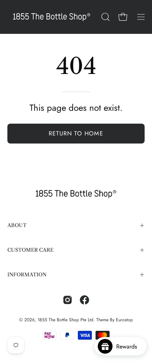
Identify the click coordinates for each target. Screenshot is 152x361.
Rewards (129, 346)
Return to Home (76, 133)
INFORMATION (26, 275)
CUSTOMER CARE (30, 250)
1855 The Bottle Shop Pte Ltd (65, 319)
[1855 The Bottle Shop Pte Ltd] (51, 17)
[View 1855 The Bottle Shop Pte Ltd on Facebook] (84, 299)
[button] (105, 17)
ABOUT (17, 225)
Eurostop (124, 319)
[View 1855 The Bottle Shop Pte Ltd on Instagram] (67, 299)
